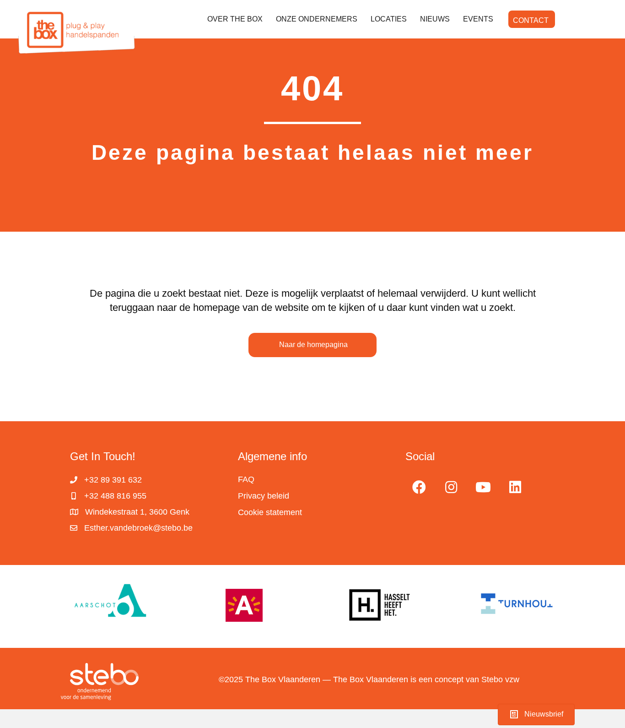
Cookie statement (270, 512)
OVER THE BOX (235, 19)
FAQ (246, 479)
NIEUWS (435, 19)
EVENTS (478, 19)
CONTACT (531, 20)
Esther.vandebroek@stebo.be (138, 527)
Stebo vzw (500, 679)
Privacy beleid (263, 495)
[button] (419, 487)
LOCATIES (389, 19)
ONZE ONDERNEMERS (316, 19)
